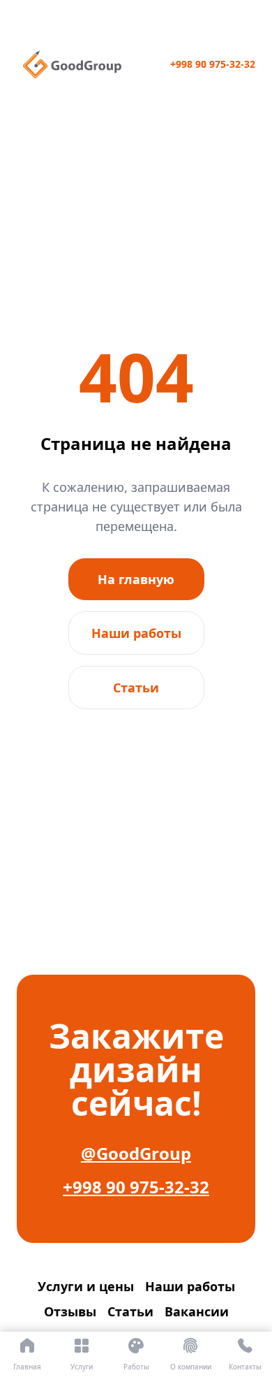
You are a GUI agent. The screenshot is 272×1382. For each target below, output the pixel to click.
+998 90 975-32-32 (212, 64)
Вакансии (197, 1311)
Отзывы (70, 1311)
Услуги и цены (86, 1286)
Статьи (136, 687)
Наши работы (136, 633)
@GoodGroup (136, 1153)
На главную (136, 579)
